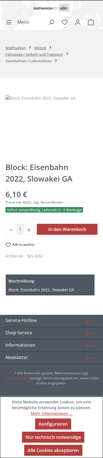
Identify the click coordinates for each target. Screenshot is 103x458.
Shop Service (18, 333)
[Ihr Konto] (77, 21)
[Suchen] (51, 21)
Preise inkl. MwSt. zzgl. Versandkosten (34, 202)
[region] (51, 126)
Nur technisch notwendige (53, 437)
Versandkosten (17, 378)
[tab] (50, 285)
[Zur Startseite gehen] (51, 9)
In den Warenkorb (67, 229)
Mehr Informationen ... (52, 413)
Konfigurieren (53, 424)
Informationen (20, 345)
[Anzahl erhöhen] (29, 229)
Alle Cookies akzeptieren (53, 450)
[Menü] (19, 21)
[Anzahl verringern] (11, 229)
